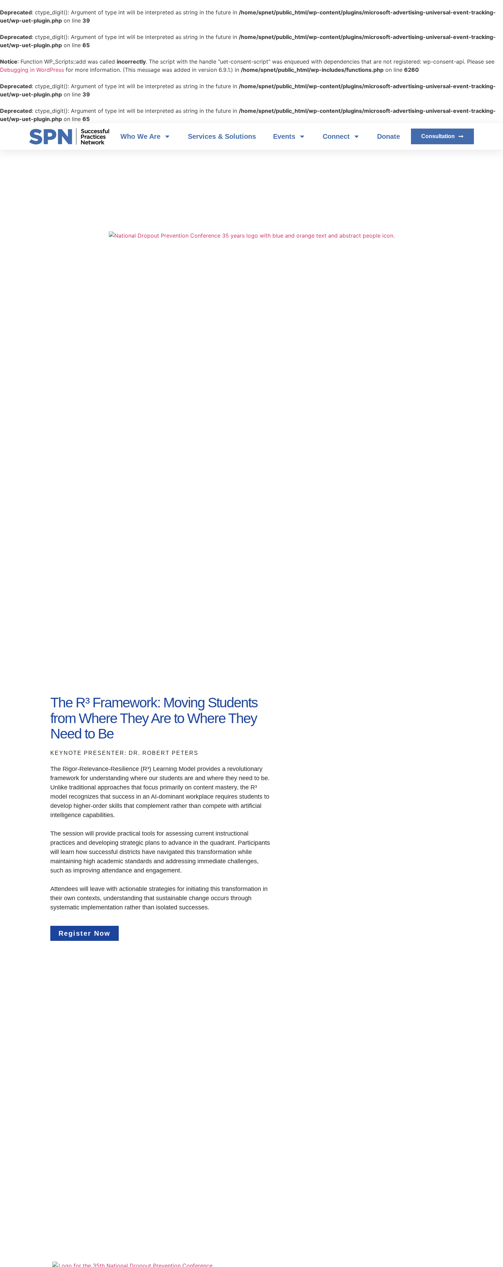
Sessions (162, 335)
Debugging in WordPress (32, 69)
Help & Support (225, 335)
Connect (336, 136)
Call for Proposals (329, 335)
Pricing (288, 335)
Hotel (261, 335)
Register (103, 335)
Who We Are (140, 136)
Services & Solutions (222, 136)
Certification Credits (386, 335)
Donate (388, 136)
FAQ (190, 335)
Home (132, 335)
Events (284, 136)
